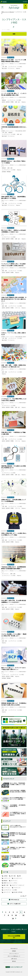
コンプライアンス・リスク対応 (10, 889)
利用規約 (14, 951)
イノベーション (6, 887)
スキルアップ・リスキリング (18, 885)
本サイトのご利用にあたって (14, 956)
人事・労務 (13, 875)
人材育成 (5, 875)
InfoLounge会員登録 (14, 936)
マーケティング (17, 887)
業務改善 (5, 880)
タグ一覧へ (22, 895)
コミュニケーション (18, 878)
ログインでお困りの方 (15, 903)
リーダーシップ (6, 878)
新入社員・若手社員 (18, 892)
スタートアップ (6, 892)
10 (16, 915)
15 (23, 915)
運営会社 (14, 961)
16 (13, 918)
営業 (20, 875)
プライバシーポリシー (14, 953)
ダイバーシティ (14, 880)
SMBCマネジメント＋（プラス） (10, 882)
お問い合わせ (14, 958)
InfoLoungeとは (15, 899)
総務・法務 (5, 885)
